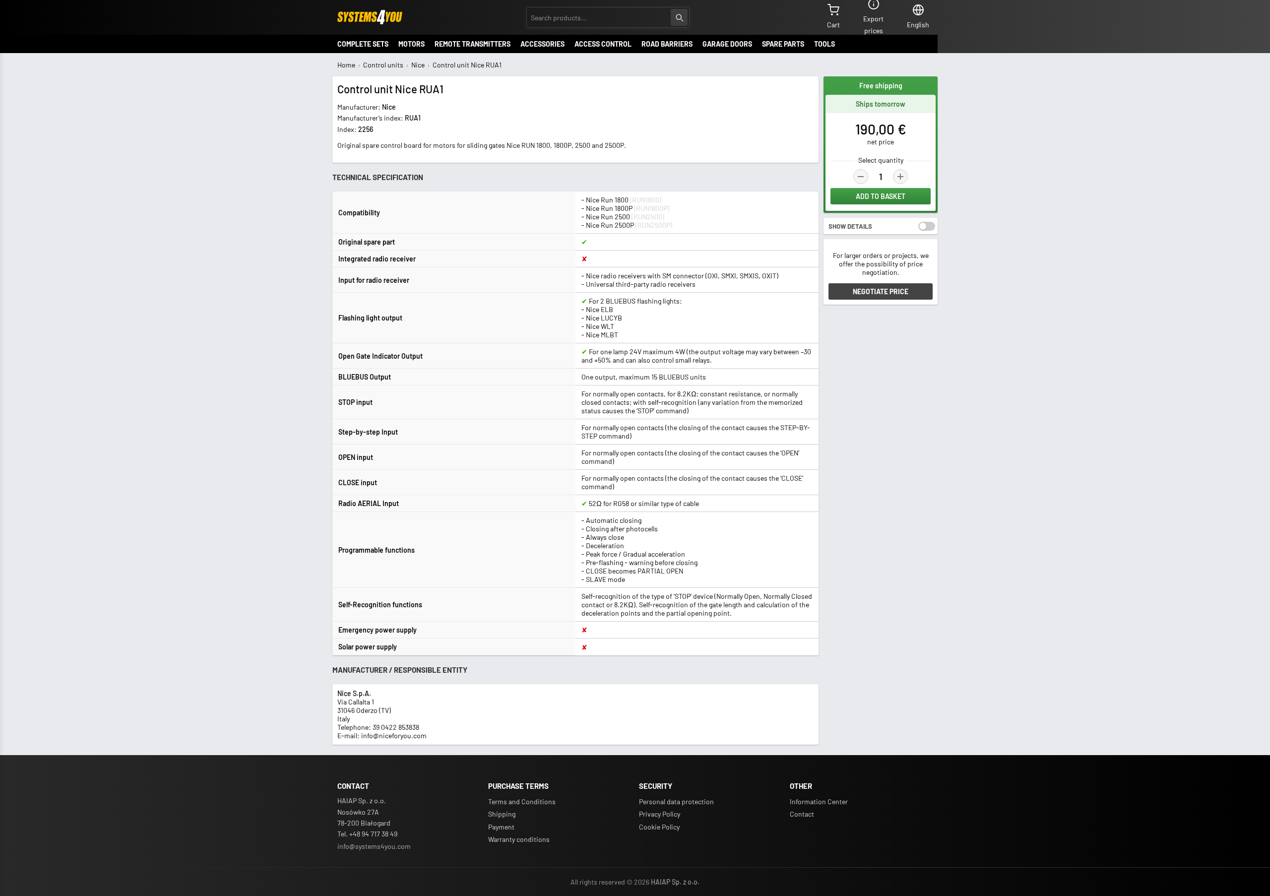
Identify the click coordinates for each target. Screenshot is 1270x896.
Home (346, 65)
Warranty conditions (519, 839)
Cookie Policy (659, 827)
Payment (501, 827)
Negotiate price (880, 291)
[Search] (679, 17)
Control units (383, 65)
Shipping (501, 814)
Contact (802, 814)
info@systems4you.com (374, 846)
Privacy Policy (659, 814)
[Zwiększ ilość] (900, 176)
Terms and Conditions (522, 801)
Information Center (819, 801)
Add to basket (880, 196)
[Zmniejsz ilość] (860, 176)
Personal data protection (676, 801)
